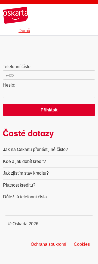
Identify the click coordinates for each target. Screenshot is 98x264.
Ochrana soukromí (48, 244)
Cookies (82, 244)
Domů (24, 30)
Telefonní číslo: (17, 66)
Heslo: (9, 85)
